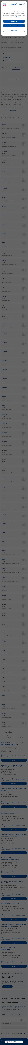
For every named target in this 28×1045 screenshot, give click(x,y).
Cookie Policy (17, 16)
